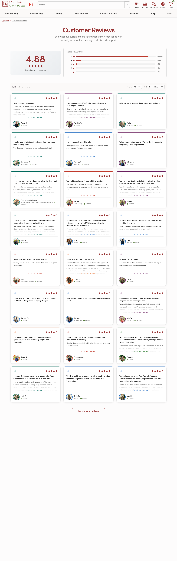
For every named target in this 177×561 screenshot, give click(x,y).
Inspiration (134, 13)
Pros (169, 13)
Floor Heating (11, 13)
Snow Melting (36, 13)
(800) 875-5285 (18, 5)
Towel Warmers (81, 13)
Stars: (130, 87)
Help (153, 13)
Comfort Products (109, 13)
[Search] (127, 4)
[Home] (5, 4)
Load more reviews (88, 411)
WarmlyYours (17, 2)
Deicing (58, 13)
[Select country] (32, 5)
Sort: (145, 87)
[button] (153, 4)
